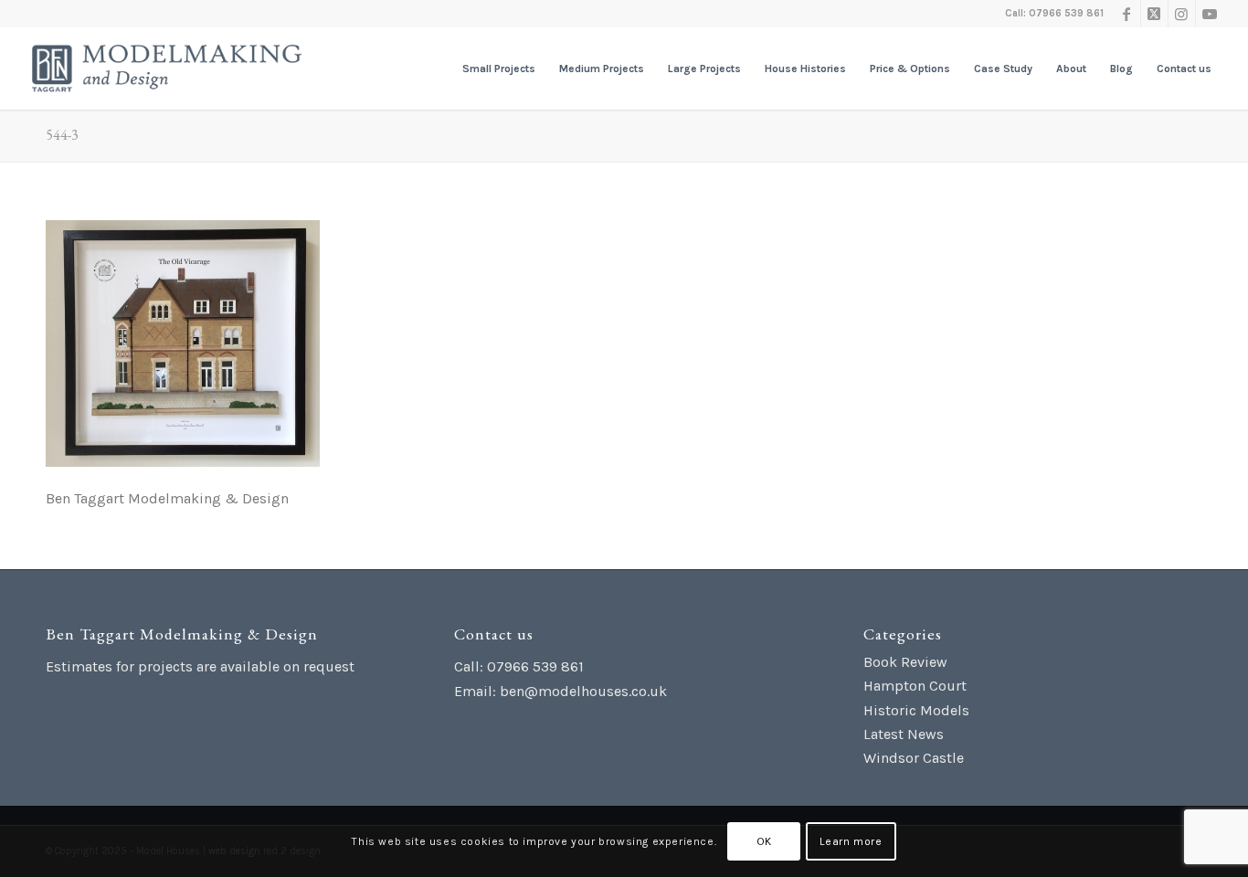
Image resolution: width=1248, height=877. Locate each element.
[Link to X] (1154, 13)
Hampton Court (915, 685)
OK (764, 841)
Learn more (851, 841)
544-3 (62, 134)
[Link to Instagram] (1182, 13)
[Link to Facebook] (1127, 13)
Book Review (905, 662)
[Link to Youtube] (1209, 13)
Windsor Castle (913, 757)
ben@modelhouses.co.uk (583, 691)
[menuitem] (498, 68)
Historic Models (916, 710)
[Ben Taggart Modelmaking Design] (167, 68)
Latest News (903, 734)
